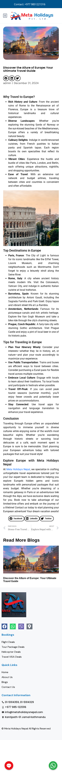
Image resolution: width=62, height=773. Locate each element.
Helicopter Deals (11, 652)
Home (5, 672)
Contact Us (8, 687)
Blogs (5, 682)
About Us (7, 677)
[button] (6, 78)
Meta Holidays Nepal (18, 469)
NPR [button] (55, 4)
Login (32, 4)
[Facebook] (4, 626)
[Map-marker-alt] (29, 626)
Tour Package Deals (13, 647)
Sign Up (43, 4)
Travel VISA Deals (12, 656)
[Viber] (21, 626)
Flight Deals (8, 642)
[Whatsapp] (13, 626)
